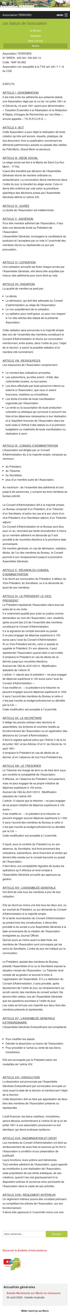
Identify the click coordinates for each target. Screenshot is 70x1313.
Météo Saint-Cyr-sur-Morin (35, 1311)
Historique (35, 35)
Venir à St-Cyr (35, 41)
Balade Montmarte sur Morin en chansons (33, 1293)
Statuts (35, 45)
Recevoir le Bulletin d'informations (25, 1250)
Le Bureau (35, 30)
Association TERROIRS (17, 15)
